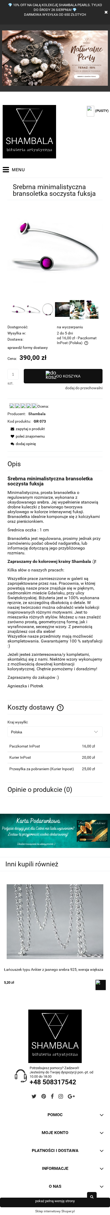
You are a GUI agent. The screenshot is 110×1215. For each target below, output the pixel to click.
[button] (26, 429)
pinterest (43, 1097)
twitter (34, 1097)
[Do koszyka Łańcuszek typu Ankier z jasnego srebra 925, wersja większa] (100, 985)
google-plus (71, 1097)
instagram (60, 1097)
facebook (52, 1097)
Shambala (37, 414)
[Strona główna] (29, 131)
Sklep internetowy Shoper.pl (55, 1211)
